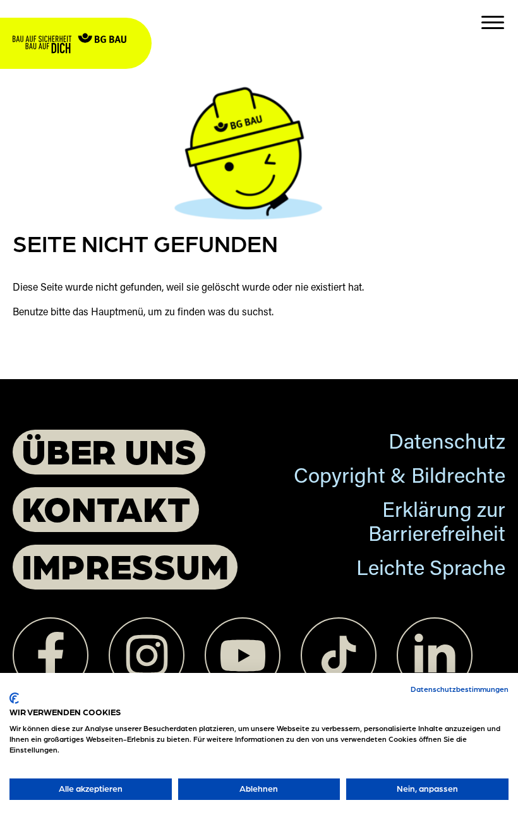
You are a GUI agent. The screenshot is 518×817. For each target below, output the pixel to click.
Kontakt (105, 507)
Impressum (125, 565)
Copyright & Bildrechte (399, 478)
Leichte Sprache (430, 570)
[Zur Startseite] (82, 25)
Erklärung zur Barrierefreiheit (436, 524)
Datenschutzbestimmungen (460, 688)
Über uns (108, 450)
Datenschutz (446, 443)
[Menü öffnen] (492, 22)
